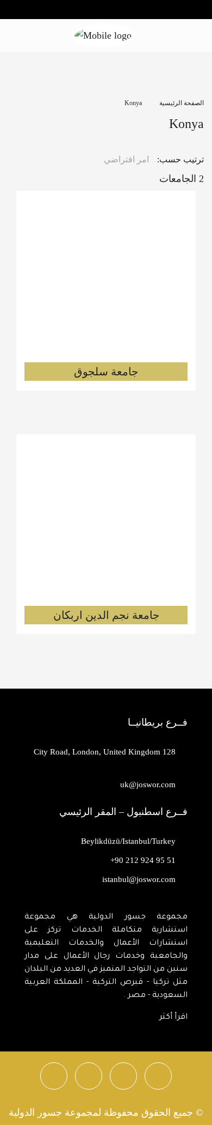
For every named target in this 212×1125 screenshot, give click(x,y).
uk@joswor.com (148, 784)
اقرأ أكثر (173, 1017)
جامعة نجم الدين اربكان (106, 615)
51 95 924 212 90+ (143, 860)
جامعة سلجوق (106, 372)
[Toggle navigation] (13, 8)
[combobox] (120, 159)
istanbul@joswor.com (139, 879)
